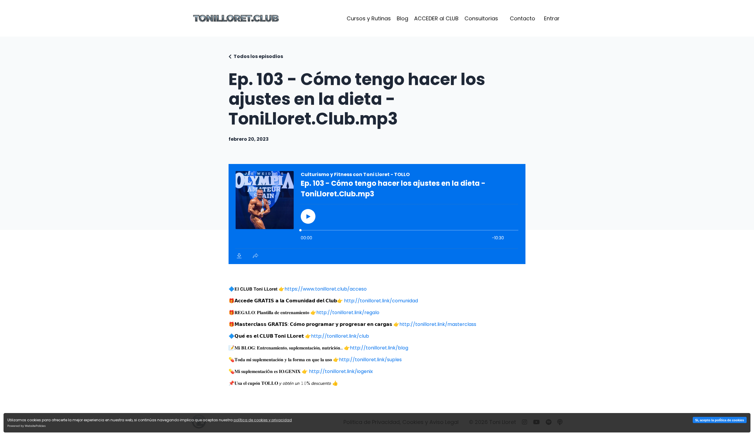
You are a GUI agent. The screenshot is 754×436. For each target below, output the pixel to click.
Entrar (552, 18)
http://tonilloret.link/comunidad (381, 300)
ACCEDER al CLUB (436, 18)
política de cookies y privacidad (263, 419)
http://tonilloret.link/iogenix (341, 371)
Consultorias (481, 18)
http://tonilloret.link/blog (379, 347)
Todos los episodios (258, 56)
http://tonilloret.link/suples (370, 359)
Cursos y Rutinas (369, 18)
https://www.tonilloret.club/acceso (326, 289)
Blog (402, 18)
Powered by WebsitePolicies (26, 425)
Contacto (522, 18)
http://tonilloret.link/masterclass (437, 324)
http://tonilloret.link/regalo (347, 312)
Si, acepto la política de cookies (719, 420)
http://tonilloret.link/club (340, 336)
